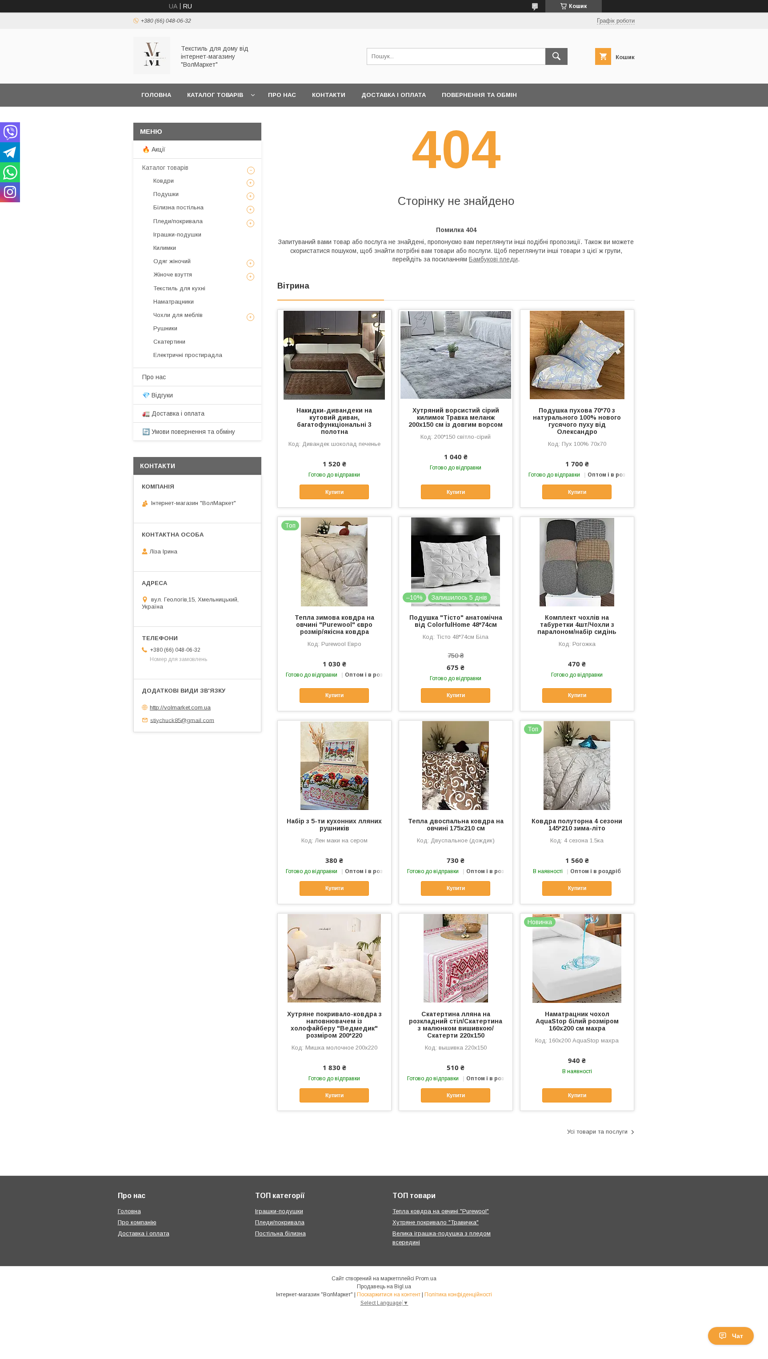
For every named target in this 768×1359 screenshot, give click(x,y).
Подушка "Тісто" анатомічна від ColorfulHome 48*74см (455, 621)
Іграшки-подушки (177, 234)
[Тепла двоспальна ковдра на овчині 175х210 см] (455, 765)
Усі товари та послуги (597, 1131)
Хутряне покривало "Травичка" (435, 1222)
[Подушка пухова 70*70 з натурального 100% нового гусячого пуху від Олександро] (577, 354)
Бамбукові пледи (493, 259)
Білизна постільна (178, 207)
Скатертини (169, 341)
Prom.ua (426, 1278)
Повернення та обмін (479, 95)
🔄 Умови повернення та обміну (188, 431)
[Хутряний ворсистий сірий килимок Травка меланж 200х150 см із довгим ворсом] (455, 354)
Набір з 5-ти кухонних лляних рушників (334, 825)
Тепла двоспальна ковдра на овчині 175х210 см (456, 825)
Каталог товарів (215, 95)
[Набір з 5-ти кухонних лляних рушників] (334, 765)
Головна (156, 95)
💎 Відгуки (157, 395)
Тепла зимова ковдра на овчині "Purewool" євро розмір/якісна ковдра (334, 624)
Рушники (165, 328)
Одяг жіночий (172, 261)
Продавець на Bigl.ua (384, 1286)
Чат (737, 1335)
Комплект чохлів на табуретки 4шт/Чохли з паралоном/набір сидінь (576, 624)
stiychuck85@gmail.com (182, 720)
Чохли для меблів (178, 315)
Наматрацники (173, 301)
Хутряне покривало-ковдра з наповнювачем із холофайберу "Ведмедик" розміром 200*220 (334, 1024)
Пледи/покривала (178, 221)
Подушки (166, 194)
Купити (334, 492)
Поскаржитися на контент (388, 1294)
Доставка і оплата (393, 95)
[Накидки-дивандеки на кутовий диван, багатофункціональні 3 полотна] (334, 354)
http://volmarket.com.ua (180, 707)
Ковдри (163, 180)
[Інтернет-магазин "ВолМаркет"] (151, 72)
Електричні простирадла (187, 355)
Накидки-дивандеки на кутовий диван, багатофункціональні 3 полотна (334, 421)
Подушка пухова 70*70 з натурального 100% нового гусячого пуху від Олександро (577, 421)
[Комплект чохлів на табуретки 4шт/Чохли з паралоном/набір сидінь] (577, 561)
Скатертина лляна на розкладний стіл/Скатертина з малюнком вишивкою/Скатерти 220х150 (455, 1024)
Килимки (164, 248)
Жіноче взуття (172, 274)
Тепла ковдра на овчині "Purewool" (440, 1211)
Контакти (328, 95)
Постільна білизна (280, 1233)
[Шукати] (556, 56)
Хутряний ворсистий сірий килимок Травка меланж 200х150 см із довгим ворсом (455, 417)
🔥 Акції (153, 149)
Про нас (282, 95)
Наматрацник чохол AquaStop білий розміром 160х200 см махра (577, 1021)
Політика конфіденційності (458, 1294)
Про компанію (137, 1222)
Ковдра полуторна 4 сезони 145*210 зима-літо (577, 825)
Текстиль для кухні (179, 288)
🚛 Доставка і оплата (173, 413)
